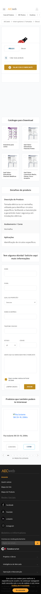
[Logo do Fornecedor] (11, 48)
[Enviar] (37, 543)
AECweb (7, 21)
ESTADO (6, 340)
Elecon (37, 21)
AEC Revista (22, 15)
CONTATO (12, 447)
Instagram (10, 526)
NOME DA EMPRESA (10, 312)
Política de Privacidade (20, 585)
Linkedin (9, 519)
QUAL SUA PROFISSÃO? (11, 298)
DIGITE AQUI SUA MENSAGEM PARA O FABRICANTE (19, 355)
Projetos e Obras (9, 557)
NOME (6, 269)
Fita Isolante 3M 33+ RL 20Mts (15, 435)
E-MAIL (6, 283)
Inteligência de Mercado (12, 564)
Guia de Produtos (8, 15)
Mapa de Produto (8, 492)
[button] (3, 455)
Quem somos (6, 482)
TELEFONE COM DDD (10, 326)
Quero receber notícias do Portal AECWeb (18, 379)
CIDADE (22, 340)
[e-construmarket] (10, 548)
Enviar (29, 387)
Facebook (9, 505)
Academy (32, 15)
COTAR (29, 447)
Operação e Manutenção (12, 572)
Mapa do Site (6, 487)
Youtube (9, 512)
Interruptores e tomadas (22, 21)
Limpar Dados (11, 387)
